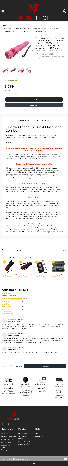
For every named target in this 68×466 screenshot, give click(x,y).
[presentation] (64, 250)
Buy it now (34, 105)
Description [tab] (24, 120)
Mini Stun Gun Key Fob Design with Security (42, 258)
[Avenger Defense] (34, 10)
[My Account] (34, 463)
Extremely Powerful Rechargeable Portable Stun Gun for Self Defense (26, 258)
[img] (12, 319)
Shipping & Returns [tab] (40, 120)
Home (4, 25)
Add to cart (35, 99)
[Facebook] (2, 424)
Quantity (8, 91)
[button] (6, 298)
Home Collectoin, (51, 56)
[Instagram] (8, 424)
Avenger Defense (40, 36)
